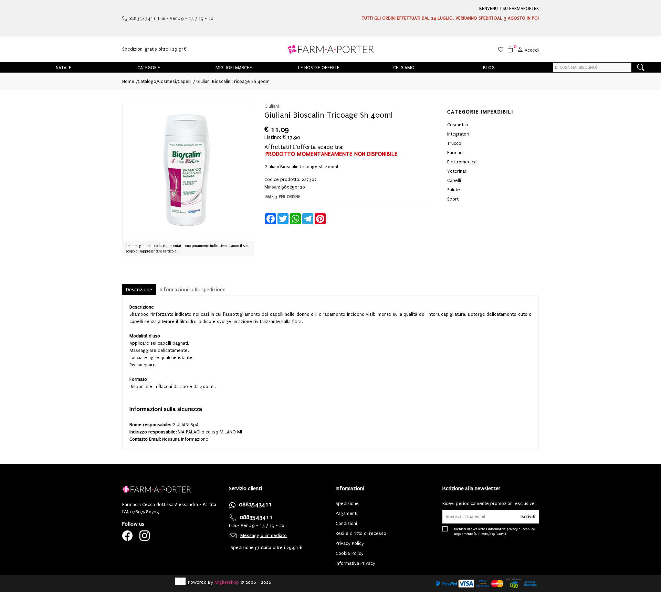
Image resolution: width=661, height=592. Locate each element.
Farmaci (455, 152)
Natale (63, 67)
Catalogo (147, 81)
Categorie (148, 67)
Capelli (184, 81)
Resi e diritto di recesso (361, 533)
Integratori (458, 134)
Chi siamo (404, 67)
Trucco (454, 143)
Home (128, 81)
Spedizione (347, 503)
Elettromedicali (463, 161)
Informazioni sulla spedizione (192, 290)
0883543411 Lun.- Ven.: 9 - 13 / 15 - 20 (170, 18)
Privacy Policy (350, 543)
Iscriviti (528, 516)
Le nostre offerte (318, 67)
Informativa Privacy (355, 563)
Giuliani (271, 106)
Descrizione (139, 290)
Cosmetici (457, 124)
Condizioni (346, 523)
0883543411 (255, 504)
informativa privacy (503, 529)
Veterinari (457, 171)
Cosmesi (167, 81)
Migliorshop (226, 582)
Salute (453, 189)
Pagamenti (346, 513)
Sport (453, 199)
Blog (489, 67)
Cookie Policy (350, 553)
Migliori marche (234, 67)
